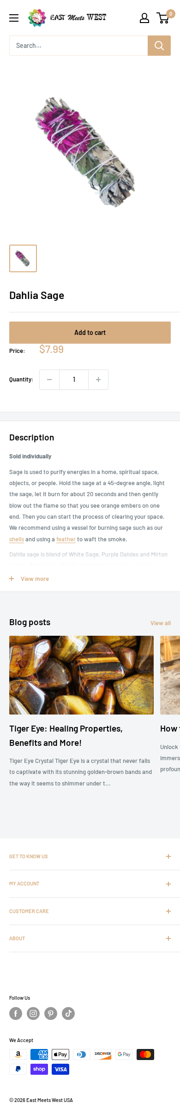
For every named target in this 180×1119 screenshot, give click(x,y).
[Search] (159, 45)
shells (16, 539)
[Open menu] (13, 18)
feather (66, 539)
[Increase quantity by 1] (98, 379)
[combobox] (78, 45)
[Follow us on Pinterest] (50, 1013)
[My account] (144, 18)
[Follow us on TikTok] (68, 1013)
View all (160, 623)
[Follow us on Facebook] (15, 1013)
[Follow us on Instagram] (33, 1013)
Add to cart (90, 332)
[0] (163, 17)
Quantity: (21, 379)
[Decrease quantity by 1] (49, 379)
